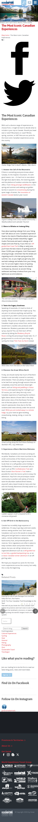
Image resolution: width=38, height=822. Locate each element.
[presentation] (2, 611)
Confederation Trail (22, 469)
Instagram (8, 754)
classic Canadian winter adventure (15, 556)
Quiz (3, 647)
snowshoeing (22, 190)
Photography (6, 645)
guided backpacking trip (20, 553)
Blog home (5, 35)
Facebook (4, 754)
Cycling (4, 636)
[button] (22, 604)
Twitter (18, 754)
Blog (13, 754)
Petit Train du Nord (21, 341)
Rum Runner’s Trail (18, 471)
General (4, 640)
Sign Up (5, 675)
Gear (3, 638)
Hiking (4, 643)
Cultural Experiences (9, 633)
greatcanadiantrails (8, 710)
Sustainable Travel (8, 649)
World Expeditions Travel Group (16, 762)
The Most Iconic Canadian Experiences (18, 27)
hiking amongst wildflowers (21, 185)
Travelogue (6, 652)
